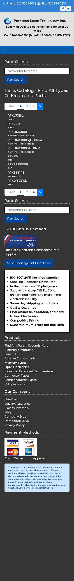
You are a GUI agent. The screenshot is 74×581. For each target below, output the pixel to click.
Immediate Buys (16, 421)
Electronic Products (18, 350)
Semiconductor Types (20, 380)
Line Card (11, 399)
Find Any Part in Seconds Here (26, 345)
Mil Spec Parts (14, 384)
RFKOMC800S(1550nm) (25, 140)
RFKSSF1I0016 (18, 164)
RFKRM (13, 156)
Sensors (10, 354)
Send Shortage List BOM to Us (28, 263)
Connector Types (17, 375)
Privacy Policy (14, 425)
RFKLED (14, 124)
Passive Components (20, 358)
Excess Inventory (16, 408)
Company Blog (15, 416)
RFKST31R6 (16, 172)
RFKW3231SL (17, 180)
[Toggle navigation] (6, 50)
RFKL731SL (16, 115)
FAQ (7, 412)
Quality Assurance (17, 403)
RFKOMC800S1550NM (24, 148)
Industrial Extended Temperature (28, 371)
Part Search (15, 79)
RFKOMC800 (17, 132)
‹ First (11, 106)
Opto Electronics (16, 367)
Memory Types (15, 362)
